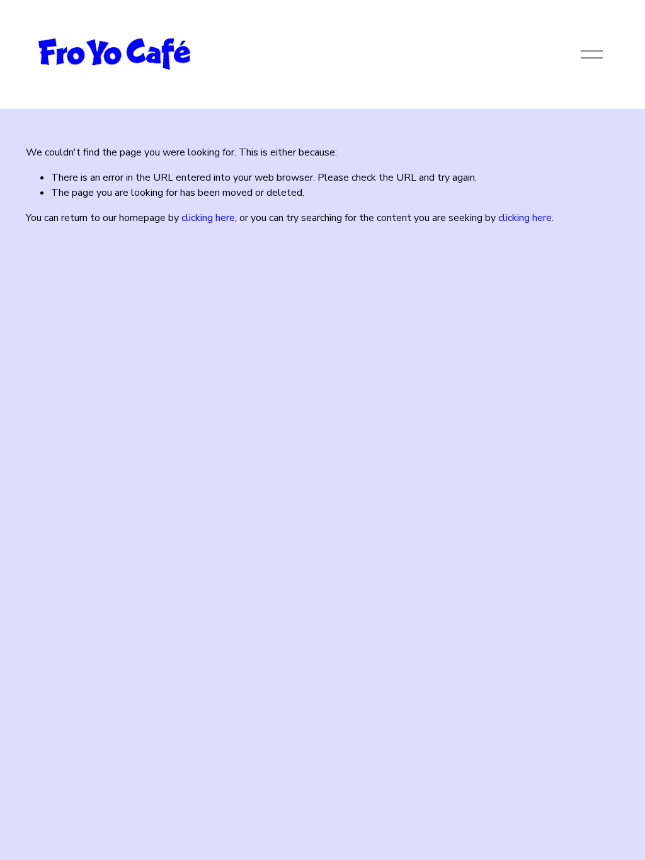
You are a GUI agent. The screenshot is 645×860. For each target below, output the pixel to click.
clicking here (208, 218)
